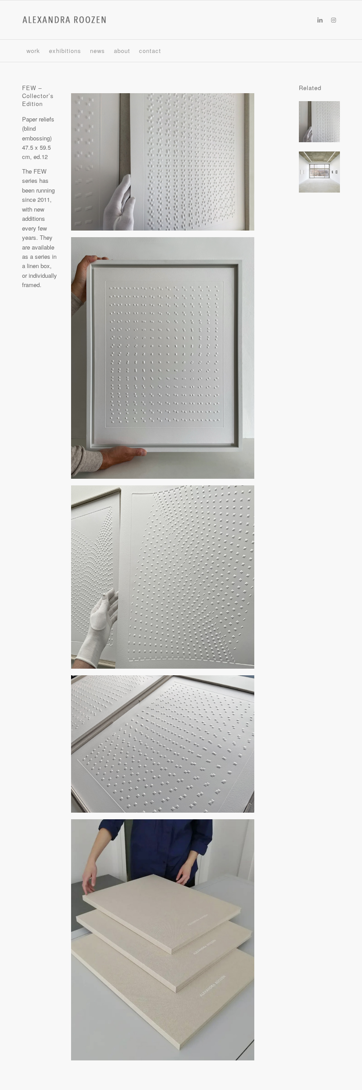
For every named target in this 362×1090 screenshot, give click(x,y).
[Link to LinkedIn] (320, 19)
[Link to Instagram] (333, 19)
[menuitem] (33, 51)
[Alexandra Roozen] (64, 19)
